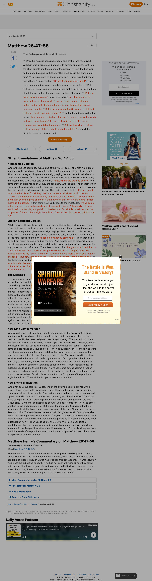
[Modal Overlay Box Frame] (76, 290)
